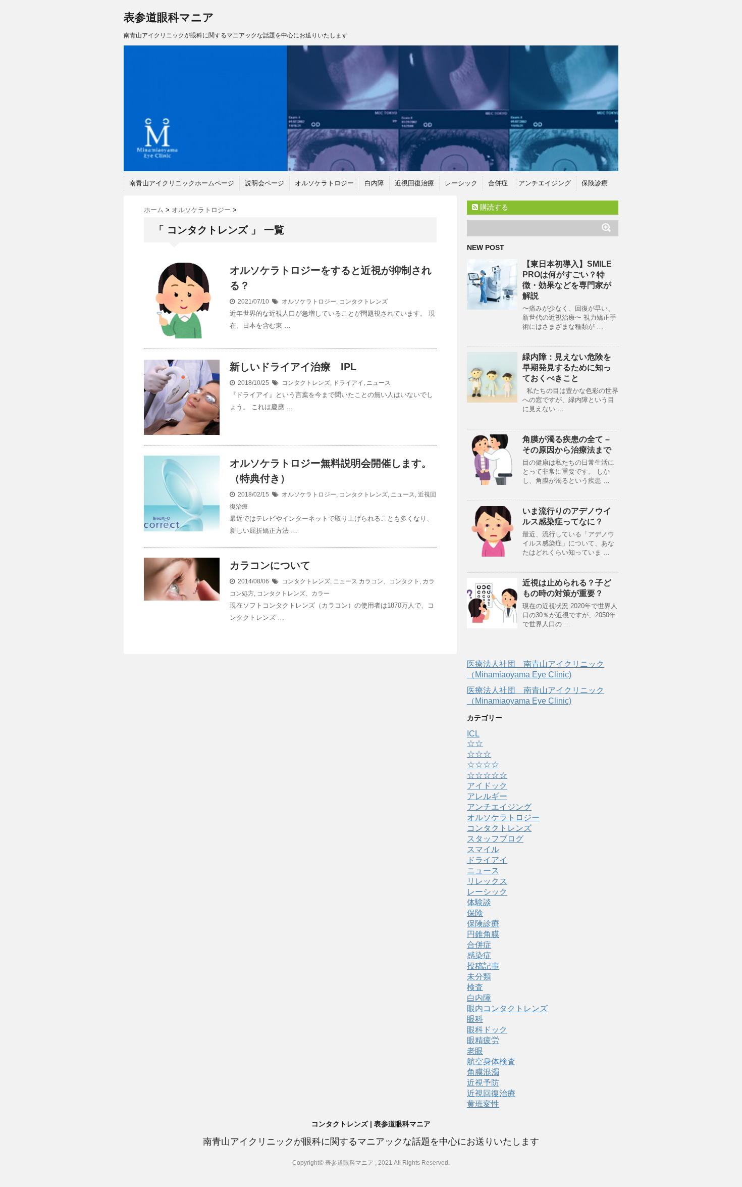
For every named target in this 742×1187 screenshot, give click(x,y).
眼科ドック (487, 1029)
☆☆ (475, 743)
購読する (493, 207)
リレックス (487, 881)
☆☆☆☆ (483, 764)
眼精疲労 (483, 1040)
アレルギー (487, 796)
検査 (475, 987)
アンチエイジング (544, 183)
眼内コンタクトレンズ (507, 1008)
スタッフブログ (495, 838)
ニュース (378, 382)
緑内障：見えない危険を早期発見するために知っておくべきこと (566, 367)
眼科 (475, 1019)
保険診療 (594, 183)
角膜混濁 (483, 1072)
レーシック (461, 183)
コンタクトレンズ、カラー (293, 593)
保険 (475, 913)
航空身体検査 (491, 1061)
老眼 (475, 1051)
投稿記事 (483, 966)
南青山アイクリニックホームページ (181, 183)
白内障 (374, 183)
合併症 (498, 183)
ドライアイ (348, 382)
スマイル (483, 849)
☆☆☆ (479, 754)
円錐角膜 (483, 934)
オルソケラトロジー (324, 183)
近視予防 (483, 1082)
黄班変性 (483, 1104)
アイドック (487, 785)
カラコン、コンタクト (389, 581)
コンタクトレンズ (363, 301)
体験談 (479, 902)
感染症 (479, 955)
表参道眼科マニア (169, 17)
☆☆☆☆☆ (487, 775)
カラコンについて (270, 565)
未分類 (479, 976)
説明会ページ (264, 183)
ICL (473, 733)
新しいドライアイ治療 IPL (293, 366)
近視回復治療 (414, 183)
